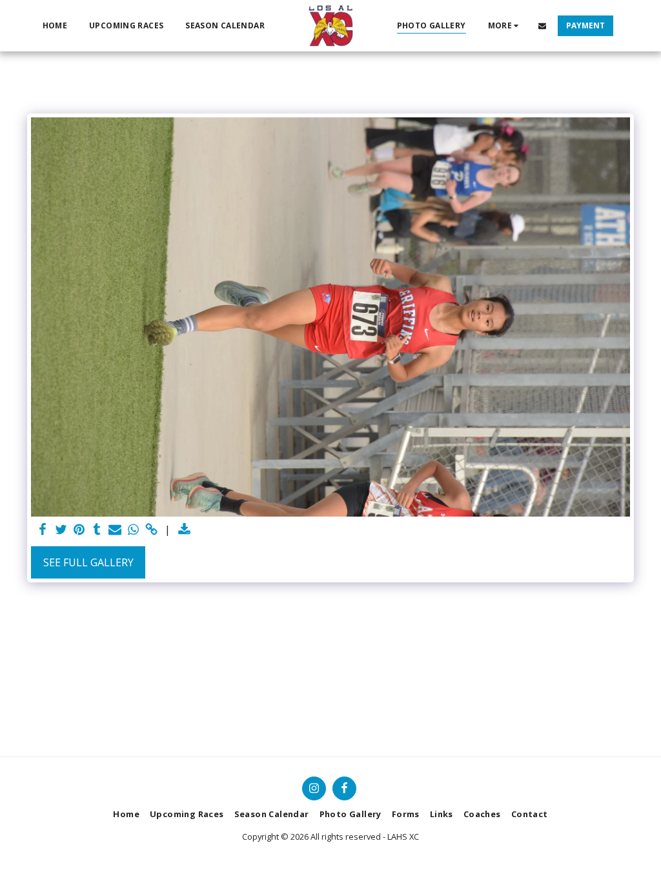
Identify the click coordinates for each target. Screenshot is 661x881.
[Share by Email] (114, 530)
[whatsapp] (133, 530)
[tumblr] (96, 530)
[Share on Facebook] (42, 530)
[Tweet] (60, 530)
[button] (542, 25)
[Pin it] (78, 530)
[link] (151, 530)
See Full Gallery (88, 562)
